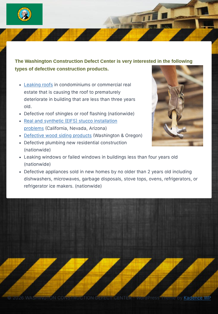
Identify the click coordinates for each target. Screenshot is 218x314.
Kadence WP (197, 297)
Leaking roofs (38, 84)
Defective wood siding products (58, 135)
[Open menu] (207, 14)
